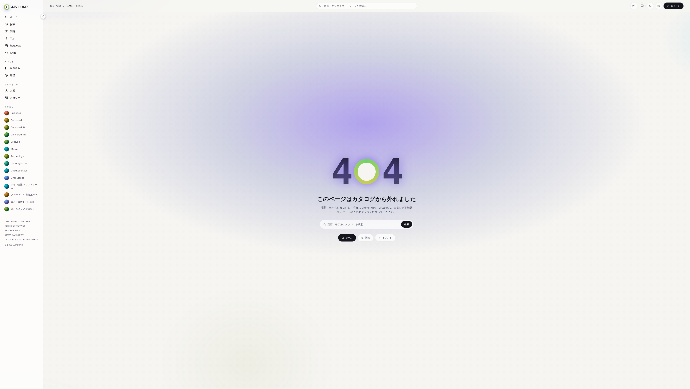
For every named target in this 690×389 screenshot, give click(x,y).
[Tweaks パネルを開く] (658, 6)
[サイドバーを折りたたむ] (43, 16)
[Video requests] (633, 6)
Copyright (11, 221)
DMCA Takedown (15, 235)
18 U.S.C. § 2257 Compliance (21, 239)
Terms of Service (15, 226)
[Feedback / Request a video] (642, 6)
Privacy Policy (14, 230)
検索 (406, 224)
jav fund (55, 6)
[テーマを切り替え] (650, 6)
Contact (25, 221)
